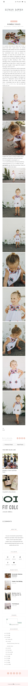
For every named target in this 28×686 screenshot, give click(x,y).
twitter (20, 559)
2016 (7, 658)
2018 (7, 637)
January (9, 654)
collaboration (6, 440)
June (8, 641)
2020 (7, 633)
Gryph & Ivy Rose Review (9, 492)
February (9, 652)
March (8, 650)
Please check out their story (9, 84)
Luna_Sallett (9, 26)
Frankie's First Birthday (17, 581)
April (8, 648)
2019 (7, 635)
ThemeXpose (17, 684)
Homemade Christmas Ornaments (17, 575)
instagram (8, 559)
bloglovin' (14, 564)
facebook (8, 564)
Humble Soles (14, 51)
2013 (7, 662)
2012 (7, 664)
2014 (7, 660)
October (9, 639)
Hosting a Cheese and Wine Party (10, 471)
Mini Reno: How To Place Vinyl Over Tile (16, 594)
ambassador (14, 21)
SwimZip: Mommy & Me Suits (13, 643)
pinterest (14, 559)
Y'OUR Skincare (15, 604)
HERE (13, 66)
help (11, 440)
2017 (7, 656)
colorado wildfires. (7, 512)
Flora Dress (12, 163)
